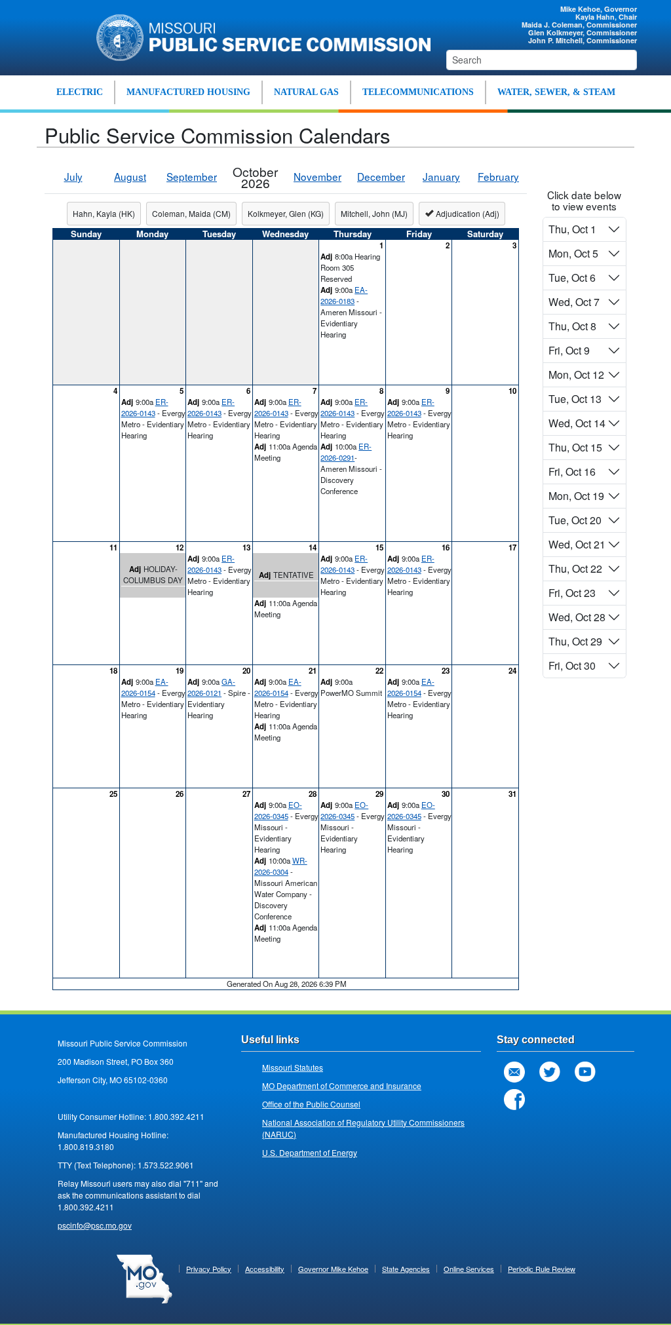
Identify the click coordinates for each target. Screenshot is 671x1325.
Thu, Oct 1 (572, 229)
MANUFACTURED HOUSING (188, 92)
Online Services (469, 1268)
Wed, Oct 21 (576, 544)
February (498, 176)
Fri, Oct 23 (572, 592)
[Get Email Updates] (514, 1072)
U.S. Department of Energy (309, 1152)
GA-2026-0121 (211, 687)
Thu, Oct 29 (575, 641)
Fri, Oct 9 (569, 350)
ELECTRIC (79, 92)
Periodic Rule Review (541, 1268)
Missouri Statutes (292, 1067)
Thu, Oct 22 (575, 568)
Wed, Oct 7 (574, 301)
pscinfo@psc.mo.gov (95, 1225)
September (191, 176)
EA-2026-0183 (344, 295)
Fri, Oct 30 (572, 665)
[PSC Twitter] (549, 1072)
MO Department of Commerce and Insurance (341, 1085)
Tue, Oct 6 (572, 277)
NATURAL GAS (306, 92)
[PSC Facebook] (514, 1099)
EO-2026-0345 (278, 810)
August (130, 176)
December (381, 176)
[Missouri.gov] (144, 1278)
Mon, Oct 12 (576, 374)
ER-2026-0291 (346, 452)
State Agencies (406, 1268)
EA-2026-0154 (144, 687)
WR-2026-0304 (280, 866)
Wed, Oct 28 (576, 616)
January (441, 176)
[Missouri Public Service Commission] (258, 36)
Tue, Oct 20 (575, 520)
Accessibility (264, 1268)
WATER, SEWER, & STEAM (556, 92)
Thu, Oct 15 (575, 447)
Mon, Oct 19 (576, 495)
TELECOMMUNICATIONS (418, 92)
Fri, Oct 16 (572, 471)
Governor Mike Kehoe (333, 1268)
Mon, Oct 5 (573, 253)
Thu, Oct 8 (572, 326)
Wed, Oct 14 (576, 423)
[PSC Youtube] (585, 1072)
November (317, 176)
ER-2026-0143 (144, 407)
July (73, 176)
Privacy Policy (208, 1268)
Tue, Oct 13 (575, 398)
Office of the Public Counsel (311, 1103)
